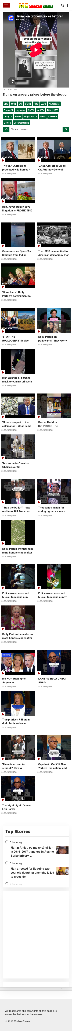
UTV (55, 110)
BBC (6, 103)
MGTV (43, 116)
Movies (7, 122)
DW (20, 103)
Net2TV (40, 110)
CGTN (28, 103)
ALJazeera (54, 103)
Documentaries (21, 122)
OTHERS (52, 116)
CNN (13, 103)
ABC (43, 103)
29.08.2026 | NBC (9, 174)
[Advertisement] (34, 1008)
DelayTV (8, 116)
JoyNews (20, 110)
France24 (8, 110)
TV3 (49, 110)
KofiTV (18, 116)
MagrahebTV (30, 116)
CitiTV (31, 110)
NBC (36, 103)
